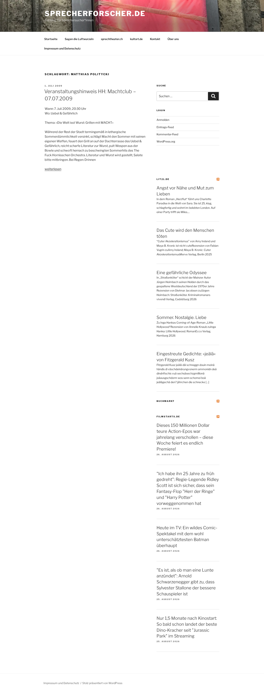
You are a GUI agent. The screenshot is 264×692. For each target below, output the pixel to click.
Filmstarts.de (168, 416)
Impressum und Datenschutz (62, 48)
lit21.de (163, 179)
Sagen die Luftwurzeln (79, 39)
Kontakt (155, 39)
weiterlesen (53, 169)
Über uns (173, 39)
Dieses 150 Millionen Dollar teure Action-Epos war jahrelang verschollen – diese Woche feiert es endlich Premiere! (185, 437)
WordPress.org (166, 141)
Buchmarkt (166, 401)
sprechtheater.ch (112, 39)
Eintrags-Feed (165, 127)
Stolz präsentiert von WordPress (102, 683)
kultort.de (136, 39)
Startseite (50, 39)
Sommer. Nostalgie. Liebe (181, 317)
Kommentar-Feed (167, 134)
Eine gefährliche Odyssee (182, 272)
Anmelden (163, 119)
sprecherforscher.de (95, 13)
